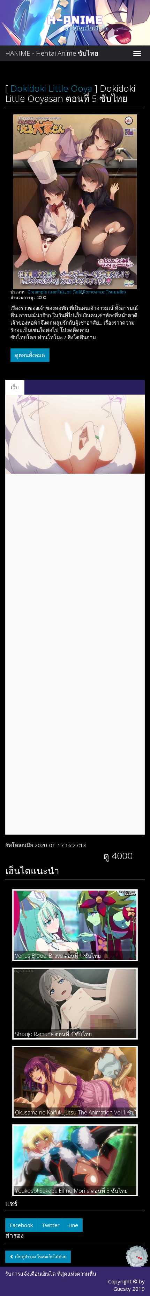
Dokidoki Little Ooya (51, 88)
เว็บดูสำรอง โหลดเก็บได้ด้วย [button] (40, 1257)
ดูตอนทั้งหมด (30, 355)
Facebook (21, 1224)
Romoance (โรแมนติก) (104, 292)
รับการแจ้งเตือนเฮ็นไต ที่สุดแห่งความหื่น (50, 1273)
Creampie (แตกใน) (45, 292)
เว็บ (15, 387)
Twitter (51, 1224)
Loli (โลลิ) (73, 292)
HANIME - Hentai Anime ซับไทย (51, 53)
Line (73, 1224)
